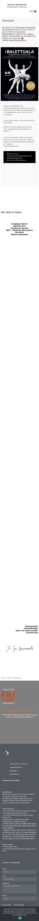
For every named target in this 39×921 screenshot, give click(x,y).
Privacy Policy (6, 905)
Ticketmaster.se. (21, 160)
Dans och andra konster (27, 630)
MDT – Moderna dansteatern (19, 230)
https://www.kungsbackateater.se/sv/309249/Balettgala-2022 (19, 157)
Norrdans (19, 232)
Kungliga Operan (20, 224)
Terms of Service (19, 905)
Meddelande (6, 883)
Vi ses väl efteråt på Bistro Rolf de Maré (19, 711)
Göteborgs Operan (19, 228)
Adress (4, 895)
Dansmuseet (32, 633)
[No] (37, 914)
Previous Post (19, 188)
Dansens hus (19, 226)
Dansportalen (31, 626)
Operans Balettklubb (17, 4)
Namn (4, 869)
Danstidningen (31, 628)
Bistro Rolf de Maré (14, 815)
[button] (31, 11)
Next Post (19, 193)
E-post (4, 876)
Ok (20, 918)
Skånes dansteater (19, 234)
